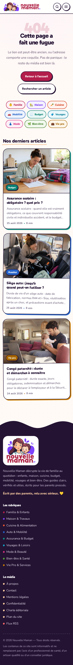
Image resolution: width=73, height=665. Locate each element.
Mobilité (15, 114)
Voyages (58, 114)
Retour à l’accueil (36, 76)
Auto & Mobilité (16, 532)
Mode (14, 124)
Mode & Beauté (16, 552)
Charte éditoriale (17, 610)
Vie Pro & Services (18, 565)
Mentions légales (17, 597)
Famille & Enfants (18, 512)
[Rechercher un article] (57, 7)
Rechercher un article (36, 88)
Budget (36, 114)
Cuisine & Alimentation (21, 525)
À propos (12, 584)
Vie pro (57, 124)
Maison (36, 104)
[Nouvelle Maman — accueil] (21, 6)
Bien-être (35, 124)
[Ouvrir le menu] (66, 7)
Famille (15, 104)
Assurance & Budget (19, 538)
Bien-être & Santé (18, 558)
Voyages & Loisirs (18, 545)
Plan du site (14, 617)
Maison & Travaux (18, 519)
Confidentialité (15, 603)
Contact (11, 590)
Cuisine (57, 104)
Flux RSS (12, 623)
